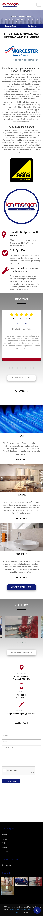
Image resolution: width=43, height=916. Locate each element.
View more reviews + (21, 378)
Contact (5, 852)
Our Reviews (32, 26)
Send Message (11, 781)
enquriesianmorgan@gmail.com (21, 714)
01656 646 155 (22, 698)
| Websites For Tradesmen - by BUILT (22, 910)
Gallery (4, 843)
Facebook (8, 865)
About (4, 835)
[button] (9, 368)
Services (5, 839)
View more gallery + (21, 652)
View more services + (21, 587)
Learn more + (21, 459)
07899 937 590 (22, 695)
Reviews (5, 847)
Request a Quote (10, 26)
